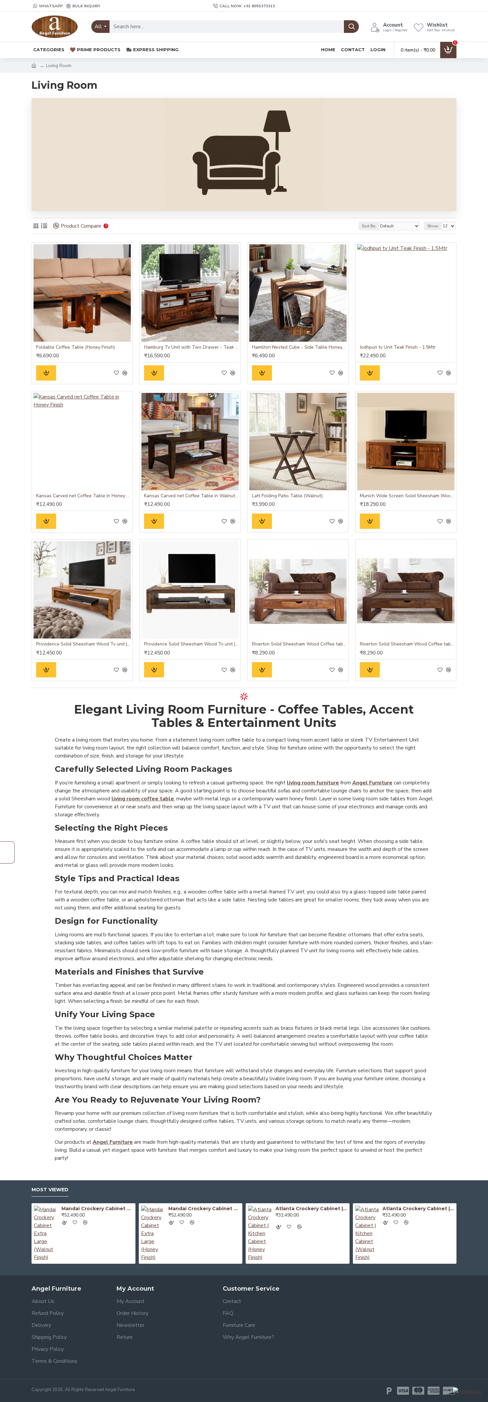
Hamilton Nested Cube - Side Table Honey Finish (299, 347)
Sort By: (369, 226)
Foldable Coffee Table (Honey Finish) (75, 347)
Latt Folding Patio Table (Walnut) (287, 496)
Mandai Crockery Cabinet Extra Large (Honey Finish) (204, 1209)
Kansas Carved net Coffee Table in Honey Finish (83, 496)
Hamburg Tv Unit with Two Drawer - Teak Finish (191, 347)
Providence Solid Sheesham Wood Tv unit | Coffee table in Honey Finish (83, 644)
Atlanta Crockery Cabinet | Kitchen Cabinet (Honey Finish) (311, 1209)
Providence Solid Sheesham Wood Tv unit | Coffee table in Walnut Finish (191, 644)
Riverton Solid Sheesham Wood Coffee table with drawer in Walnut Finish (407, 644)
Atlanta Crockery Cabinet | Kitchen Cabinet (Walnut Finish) (418, 1209)
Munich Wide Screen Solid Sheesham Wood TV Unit (407, 496)
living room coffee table (143, 798)
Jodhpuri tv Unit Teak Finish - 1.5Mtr (398, 347)
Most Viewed (50, 1190)
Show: (433, 226)
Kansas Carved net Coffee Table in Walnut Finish (191, 496)
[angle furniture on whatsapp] (467, 1391)
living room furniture (313, 782)
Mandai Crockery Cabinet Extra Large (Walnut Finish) (97, 1209)
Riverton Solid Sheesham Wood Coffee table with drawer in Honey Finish (299, 644)
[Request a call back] (7, 852)
